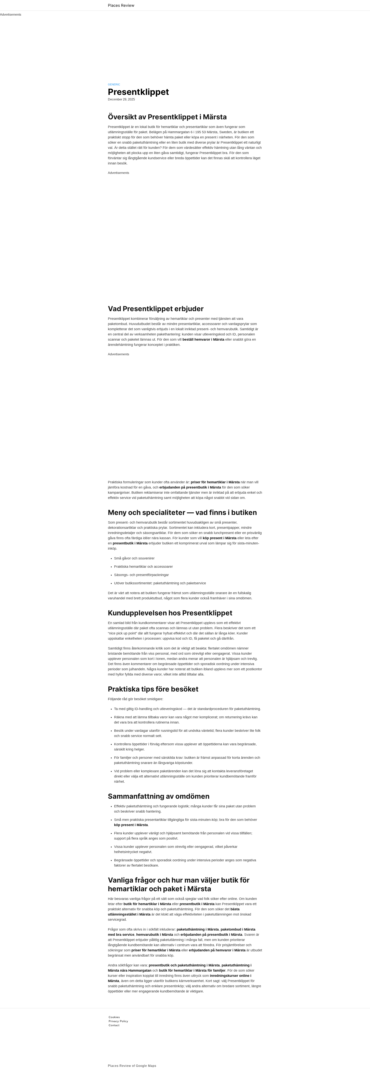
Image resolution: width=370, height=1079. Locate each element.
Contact (114, 1025)
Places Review (121, 5)
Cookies (114, 1017)
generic (114, 84)
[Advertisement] (185, 46)
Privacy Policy (118, 1021)
